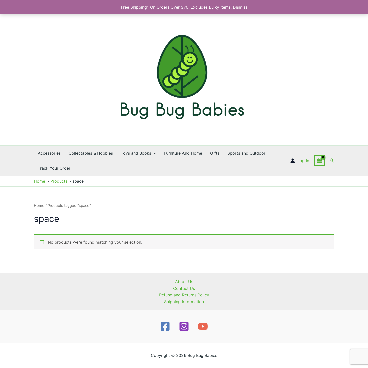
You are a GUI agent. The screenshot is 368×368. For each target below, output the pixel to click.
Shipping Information (184, 301)
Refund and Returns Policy (184, 295)
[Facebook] (165, 327)
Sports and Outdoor (246, 153)
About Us (184, 281)
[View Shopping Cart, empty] (319, 161)
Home (39, 206)
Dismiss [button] (240, 7)
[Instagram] (184, 327)
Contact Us (184, 288)
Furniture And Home (183, 153)
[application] (153, 153)
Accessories (49, 153)
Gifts (214, 153)
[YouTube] (203, 327)
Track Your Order (54, 168)
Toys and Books (136, 153)
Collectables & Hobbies (91, 153)
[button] (332, 161)
